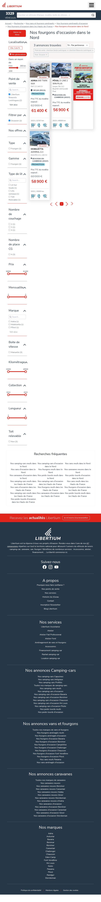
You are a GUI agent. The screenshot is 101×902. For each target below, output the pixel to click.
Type (12, 143)
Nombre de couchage (15, 214)
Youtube (56, 568)
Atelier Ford (50, 638)
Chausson (50, 854)
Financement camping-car (50, 650)
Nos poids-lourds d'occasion (50, 712)
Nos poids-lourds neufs (50, 709)
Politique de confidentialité (31, 890)
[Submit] (93, 15)
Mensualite (16, 287)
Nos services (50, 593)
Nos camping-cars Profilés (50, 683)
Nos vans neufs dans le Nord (77, 463)
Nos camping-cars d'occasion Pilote (50, 706)
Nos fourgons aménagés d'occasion (50, 736)
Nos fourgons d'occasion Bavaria (50, 739)
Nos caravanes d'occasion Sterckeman (50, 816)
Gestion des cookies (70, 890)
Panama (50, 869)
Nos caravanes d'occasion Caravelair (51, 810)
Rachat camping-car (50, 654)
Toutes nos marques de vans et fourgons (51, 730)
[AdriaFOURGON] (40, 70)
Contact (50, 601)
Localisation (17, 42)
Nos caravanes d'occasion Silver (50, 813)
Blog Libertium (50, 608)
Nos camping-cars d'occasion (50, 691)
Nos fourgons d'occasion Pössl (50, 757)
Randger (50, 875)
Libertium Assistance (50, 626)
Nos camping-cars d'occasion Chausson (50, 700)
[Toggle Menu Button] (91, 5)
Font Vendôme (50, 860)
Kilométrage (17, 362)
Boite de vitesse (14, 344)
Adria (50, 834)
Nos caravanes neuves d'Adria (50, 801)
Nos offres (15, 130)
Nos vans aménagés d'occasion (50, 763)
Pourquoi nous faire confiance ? (50, 585)
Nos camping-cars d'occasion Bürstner (50, 697)
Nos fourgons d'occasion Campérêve (50, 745)
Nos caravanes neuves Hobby (51, 792)
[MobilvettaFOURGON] (40, 138)
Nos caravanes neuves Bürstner (50, 786)
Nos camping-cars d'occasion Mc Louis (50, 703)
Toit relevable (15, 433)
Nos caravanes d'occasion (50, 804)
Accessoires (50, 646)
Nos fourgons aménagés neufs (50, 733)
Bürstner (50, 845)
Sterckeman (50, 878)
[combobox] (56, 15)
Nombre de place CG (14, 244)
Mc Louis (50, 863)
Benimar (50, 842)
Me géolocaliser (19, 54)
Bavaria (50, 839)
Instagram (50, 567)
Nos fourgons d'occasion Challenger (51, 748)
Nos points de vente (50, 589)
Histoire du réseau (50, 597)
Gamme (14, 158)
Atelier (50, 630)
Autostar (50, 836)
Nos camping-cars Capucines (50, 677)
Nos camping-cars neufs (50, 688)
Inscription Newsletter (50, 604)
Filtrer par (15, 115)
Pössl (50, 872)
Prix (11, 264)
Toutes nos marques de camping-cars (50, 685)
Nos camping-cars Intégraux (50, 680)
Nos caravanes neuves (50, 783)
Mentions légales (52, 890)
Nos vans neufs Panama (50, 760)
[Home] (13, 5)
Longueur (15, 408)
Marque (14, 310)
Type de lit (15, 174)
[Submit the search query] (10, 90)
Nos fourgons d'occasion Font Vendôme (50, 754)
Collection (15, 385)
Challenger (50, 851)
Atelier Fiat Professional (50, 634)
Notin (50, 866)
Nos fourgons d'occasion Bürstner (51, 742)
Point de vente (14, 81)
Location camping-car (50, 658)
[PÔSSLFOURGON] (61, 70)
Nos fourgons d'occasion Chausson (50, 751)
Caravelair (50, 848)
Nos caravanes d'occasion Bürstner (50, 807)
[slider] (8, 274)
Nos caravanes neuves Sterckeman (50, 798)
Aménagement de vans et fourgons (50, 642)
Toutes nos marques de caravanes (50, 780)
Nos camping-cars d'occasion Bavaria (50, 694)
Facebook (45, 567)
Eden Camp (50, 857)
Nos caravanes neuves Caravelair (50, 789)
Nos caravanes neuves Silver (50, 795)
